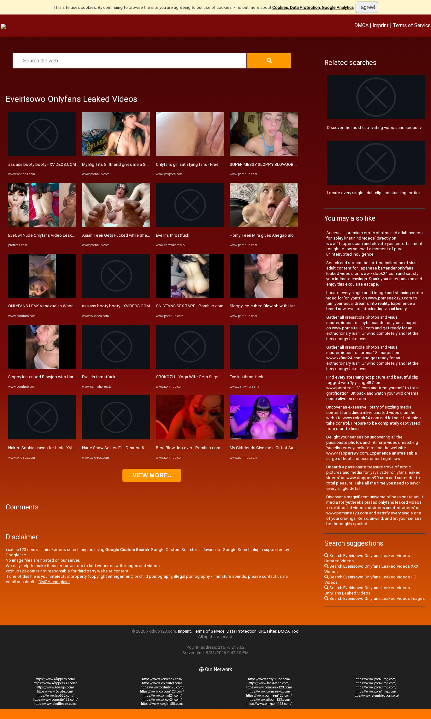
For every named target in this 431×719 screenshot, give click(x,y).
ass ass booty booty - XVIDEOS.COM (42, 164)
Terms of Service (411, 25)
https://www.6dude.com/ (55, 691)
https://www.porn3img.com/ (376, 687)
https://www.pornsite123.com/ (55, 700)
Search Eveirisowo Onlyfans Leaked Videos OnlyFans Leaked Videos (367, 590)
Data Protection (242, 631)
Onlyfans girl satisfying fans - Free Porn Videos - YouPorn (209, 164)
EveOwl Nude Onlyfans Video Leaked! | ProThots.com (58, 235)
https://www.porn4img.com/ (376, 691)
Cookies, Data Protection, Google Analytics (313, 7)
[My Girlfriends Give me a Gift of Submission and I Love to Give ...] (264, 438)
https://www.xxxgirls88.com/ (162, 704)
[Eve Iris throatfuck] (116, 367)
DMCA (361, 25)
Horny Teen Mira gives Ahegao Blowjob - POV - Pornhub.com (286, 235)
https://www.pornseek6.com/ (269, 691)
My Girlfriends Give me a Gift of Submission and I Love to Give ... (289, 447)
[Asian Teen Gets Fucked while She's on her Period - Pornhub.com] (116, 225)
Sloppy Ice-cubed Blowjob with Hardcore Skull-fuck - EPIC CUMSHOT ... (74, 377)
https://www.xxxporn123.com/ (162, 691)
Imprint (381, 25)
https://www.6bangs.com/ (55, 687)
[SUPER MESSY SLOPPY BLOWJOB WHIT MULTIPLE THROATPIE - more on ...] (264, 155)
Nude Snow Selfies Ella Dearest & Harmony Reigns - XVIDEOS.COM (143, 447)
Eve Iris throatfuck (98, 377)
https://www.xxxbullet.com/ (162, 683)
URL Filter (267, 631)
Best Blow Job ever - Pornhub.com (188, 447)
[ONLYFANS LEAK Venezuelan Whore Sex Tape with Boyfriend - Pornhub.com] (42, 296)
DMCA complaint (54, 581)
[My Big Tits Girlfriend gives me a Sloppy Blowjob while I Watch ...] (116, 155)
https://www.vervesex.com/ (162, 679)
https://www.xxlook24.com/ (162, 700)
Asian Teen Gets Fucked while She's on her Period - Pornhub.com (143, 235)
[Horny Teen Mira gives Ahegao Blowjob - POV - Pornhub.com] (264, 225)
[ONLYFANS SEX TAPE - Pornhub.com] (190, 296)
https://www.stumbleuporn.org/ (376, 695)
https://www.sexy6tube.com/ (269, 679)
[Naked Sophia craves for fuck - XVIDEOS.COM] (42, 438)
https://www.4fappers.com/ (55, 679)
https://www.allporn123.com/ (269, 700)
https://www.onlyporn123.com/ (269, 704)
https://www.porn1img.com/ (376, 679)
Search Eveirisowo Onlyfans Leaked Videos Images (376, 598)
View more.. (152, 475)
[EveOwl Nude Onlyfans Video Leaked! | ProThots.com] (42, 225)
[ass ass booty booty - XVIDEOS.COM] (42, 155)
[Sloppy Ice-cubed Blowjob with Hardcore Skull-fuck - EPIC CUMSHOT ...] (42, 367)
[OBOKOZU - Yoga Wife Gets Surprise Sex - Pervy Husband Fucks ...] (190, 367)
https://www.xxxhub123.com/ (162, 687)
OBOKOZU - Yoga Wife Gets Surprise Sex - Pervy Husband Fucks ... (218, 377)
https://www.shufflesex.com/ (55, 704)
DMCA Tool (288, 631)
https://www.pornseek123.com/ (269, 687)
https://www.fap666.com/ (55, 695)
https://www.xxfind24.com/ (162, 695)
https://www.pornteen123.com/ (269, 695)
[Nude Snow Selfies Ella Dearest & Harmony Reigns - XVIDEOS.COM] (116, 438)
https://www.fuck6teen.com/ (269, 683)
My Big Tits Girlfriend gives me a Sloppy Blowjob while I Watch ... (141, 164)
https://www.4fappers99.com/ (55, 683)
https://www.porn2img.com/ (376, 683)
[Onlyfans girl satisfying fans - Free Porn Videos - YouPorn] (190, 155)
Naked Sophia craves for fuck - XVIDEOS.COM (50, 447)
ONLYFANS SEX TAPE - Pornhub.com (189, 306)
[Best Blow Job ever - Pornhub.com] (190, 438)
